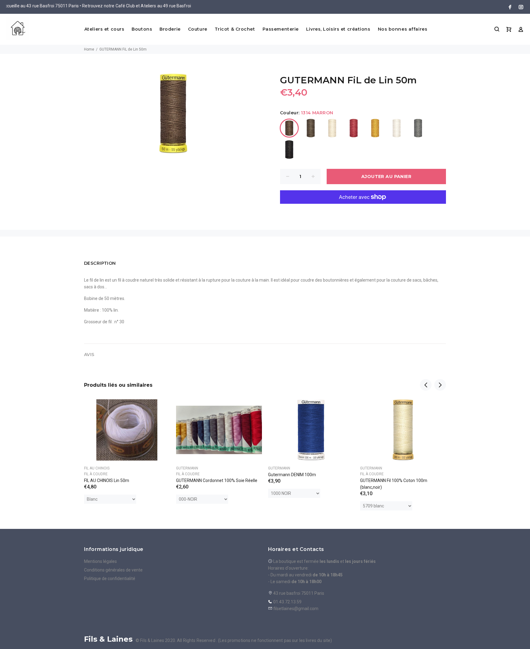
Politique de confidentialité (109, 578)
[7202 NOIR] (289, 149)
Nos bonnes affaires (403, 29)
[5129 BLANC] (396, 128)
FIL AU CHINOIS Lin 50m (106, 480)
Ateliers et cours (104, 29)
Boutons (142, 29)
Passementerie (281, 29)
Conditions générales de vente (113, 569)
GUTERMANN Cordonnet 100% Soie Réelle (216, 480)
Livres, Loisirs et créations (338, 29)
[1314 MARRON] (289, 128)
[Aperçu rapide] (160, 409)
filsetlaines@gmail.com (295, 608)
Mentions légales (100, 561)
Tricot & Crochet (235, 29)
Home (89, 49)
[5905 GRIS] (418, 128)
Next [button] (440, 385)
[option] (127, 444)
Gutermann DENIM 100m (292, 474)
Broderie (169, 29)
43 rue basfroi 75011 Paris (298, 593)
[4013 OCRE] (375, 128)
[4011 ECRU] (332, 128)
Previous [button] (426, 385)
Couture (197, 29)
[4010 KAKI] (310, 128)
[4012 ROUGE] (353, 128)
